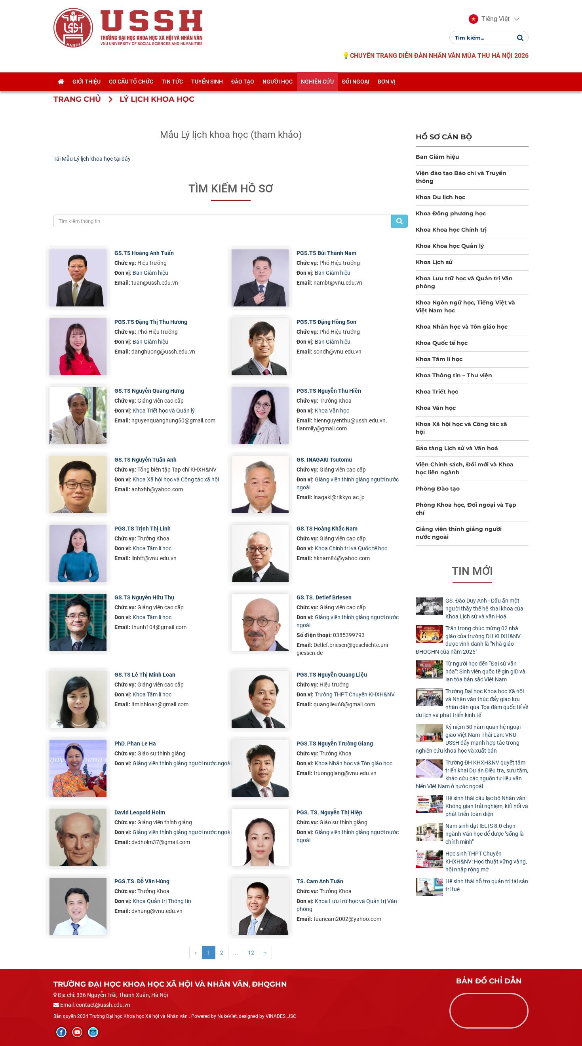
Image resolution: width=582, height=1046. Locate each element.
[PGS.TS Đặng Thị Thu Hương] (78, 346)
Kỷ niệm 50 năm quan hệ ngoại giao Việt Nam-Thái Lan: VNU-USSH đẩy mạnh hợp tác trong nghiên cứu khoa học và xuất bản (468, 739)
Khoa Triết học (437, 391)
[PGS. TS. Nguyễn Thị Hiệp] (260, 837)
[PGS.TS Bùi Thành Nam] (260, 277)
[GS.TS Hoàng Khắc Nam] (260, 553)
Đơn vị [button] (387, 81)
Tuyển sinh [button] (207, 81)
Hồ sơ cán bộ (444, 136)
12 (251, 952)
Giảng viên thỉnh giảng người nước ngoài (182, 763)
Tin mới (472, 571)
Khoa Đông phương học (451, 213)
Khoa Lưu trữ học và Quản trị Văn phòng (464, 282)
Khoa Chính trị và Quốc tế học (351, 548)
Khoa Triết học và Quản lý (164, 410)
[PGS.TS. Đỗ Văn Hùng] (78, 906)
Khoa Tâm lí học (152, 548)
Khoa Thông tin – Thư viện (454, 375)
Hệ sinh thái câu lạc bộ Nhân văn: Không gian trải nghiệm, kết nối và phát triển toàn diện (486, 806)
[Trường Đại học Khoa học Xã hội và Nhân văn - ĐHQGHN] (73, 27)
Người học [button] (277, 81)
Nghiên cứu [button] (317, 81)
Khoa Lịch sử (434, 262)
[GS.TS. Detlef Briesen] (260, 622)
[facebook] (61, 1032)
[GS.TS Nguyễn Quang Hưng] (78, 415)
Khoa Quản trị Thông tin (162, 901)
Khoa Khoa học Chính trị (451, 229)
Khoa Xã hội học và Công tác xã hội (176, 479)
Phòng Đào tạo (438, 488)
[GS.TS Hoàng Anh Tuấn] (78, 277)
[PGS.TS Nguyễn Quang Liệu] (260, 699)
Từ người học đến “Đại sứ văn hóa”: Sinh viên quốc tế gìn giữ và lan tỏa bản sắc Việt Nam (485, 671)
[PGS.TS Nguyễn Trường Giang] (260, 768)
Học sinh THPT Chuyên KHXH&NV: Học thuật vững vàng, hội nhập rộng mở (486, 861)
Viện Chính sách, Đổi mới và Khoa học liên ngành (465, 468)
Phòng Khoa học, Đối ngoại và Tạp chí (466, 508)
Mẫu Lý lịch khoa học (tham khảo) (231, 134)
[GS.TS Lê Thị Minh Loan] (78, 699)
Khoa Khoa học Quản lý (450, 245)
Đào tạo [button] (242, 81)
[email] (93, 1032)
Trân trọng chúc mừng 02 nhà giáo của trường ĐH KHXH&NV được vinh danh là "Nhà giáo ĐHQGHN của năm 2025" (468, 640)
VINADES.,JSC (281, 1016)
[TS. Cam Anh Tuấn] (260, 906)
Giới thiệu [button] (86, 81)
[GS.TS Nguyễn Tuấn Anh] (78, 484)
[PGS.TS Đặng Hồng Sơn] (260, 346)
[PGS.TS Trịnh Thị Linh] (78, 553)
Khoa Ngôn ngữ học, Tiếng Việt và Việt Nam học (465, 306)
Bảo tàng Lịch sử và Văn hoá (457, 448)
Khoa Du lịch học (440, 197)
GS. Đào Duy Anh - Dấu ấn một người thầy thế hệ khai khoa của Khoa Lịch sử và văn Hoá (484, 608)
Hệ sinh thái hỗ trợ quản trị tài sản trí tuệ (486, 885)
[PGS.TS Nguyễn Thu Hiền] (260, 415)
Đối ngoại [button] (355, 81)
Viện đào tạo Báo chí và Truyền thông (461, 176)
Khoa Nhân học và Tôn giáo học (353, 763)
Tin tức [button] (172, 81)
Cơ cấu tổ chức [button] (131, 81)
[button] (489, 19)
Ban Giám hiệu (150, 273)
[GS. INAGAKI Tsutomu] (260, 484)
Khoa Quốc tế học (442, 342)
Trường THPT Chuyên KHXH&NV (355, 694)
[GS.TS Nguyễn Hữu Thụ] (78, 622)
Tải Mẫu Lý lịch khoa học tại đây (92, 159)
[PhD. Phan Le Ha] (78, 768)
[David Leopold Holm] (78, 837)
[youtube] (77, 1032)
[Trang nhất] (60, 81)
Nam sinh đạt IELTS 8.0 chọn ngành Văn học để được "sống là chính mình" (484, 834)
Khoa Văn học (332, 410)
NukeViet (227, 1016)
